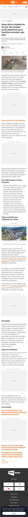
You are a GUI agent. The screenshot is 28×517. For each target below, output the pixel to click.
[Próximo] (24, 233)
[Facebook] (9, 484)
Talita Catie (7, 47)
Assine (24, 2)
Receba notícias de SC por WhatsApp (13, 120)
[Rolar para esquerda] (1, 7)
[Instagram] (19, 484)
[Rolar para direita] (23, 7)
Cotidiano (4, 6)
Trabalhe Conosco (14, 505)
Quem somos (14, 494)
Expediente (14, 497)
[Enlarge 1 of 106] (24, 227)
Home (3, 21)
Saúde (21, 6)
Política (16, 6)
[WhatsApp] (19, 489)
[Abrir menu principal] (2, 2)
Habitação (4, 462)
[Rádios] (26, 7)
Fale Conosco (14, 503)
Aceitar (14, 513)
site (21, 402)
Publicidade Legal (14, 500)
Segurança (11, 6)
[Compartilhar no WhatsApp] (4, 53)
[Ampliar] (24, 57)
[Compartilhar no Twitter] (17, 53)
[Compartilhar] (24, 53)
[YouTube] (9, 489)
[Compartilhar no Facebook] (11, 53)
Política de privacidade (17, 510)
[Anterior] (4, 233)
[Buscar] (21, 2)
